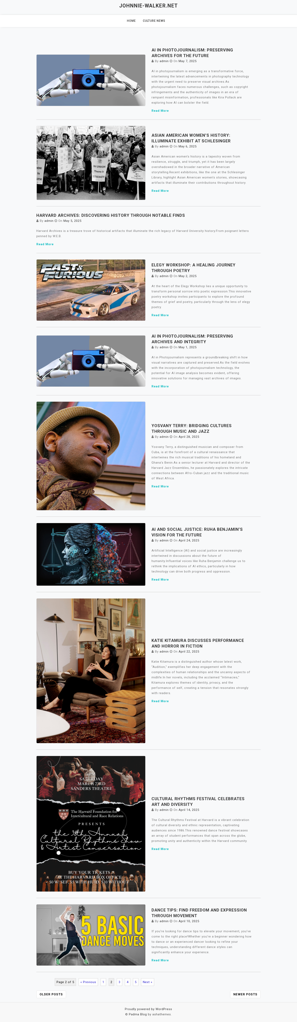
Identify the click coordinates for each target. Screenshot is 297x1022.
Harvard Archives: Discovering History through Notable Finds (110, 215)
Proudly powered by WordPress (148, 1009)
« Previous (88, 982)
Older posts (51, 994)
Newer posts (245, 994)
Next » (147, 982)
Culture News (154, 20)
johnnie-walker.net (148, 6)
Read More (160, 111)
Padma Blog (138, 1014)
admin (164, 61)
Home (131, 20)
